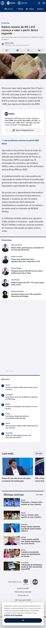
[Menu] (44, 3)
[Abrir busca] (39, 3)
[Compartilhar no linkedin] (39, 50)
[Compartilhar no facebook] (17, 50)
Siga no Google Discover (25, 130)
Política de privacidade (23, 592)
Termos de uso (23, 595)
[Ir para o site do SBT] (35, 582)
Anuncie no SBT (23, 588)
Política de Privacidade (13, 615)
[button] (17, 472)
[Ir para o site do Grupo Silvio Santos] (19, 582)
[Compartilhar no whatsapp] (6, 50)
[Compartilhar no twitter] (28, 50)
